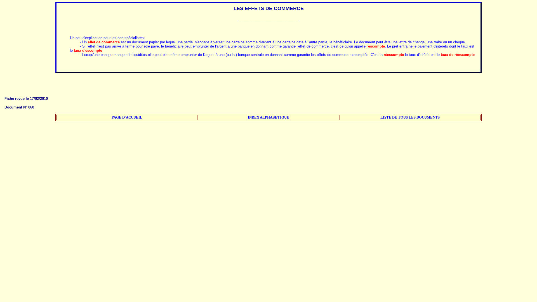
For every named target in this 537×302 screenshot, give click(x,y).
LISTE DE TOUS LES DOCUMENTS (410, 117)
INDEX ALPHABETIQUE (268, 117)
